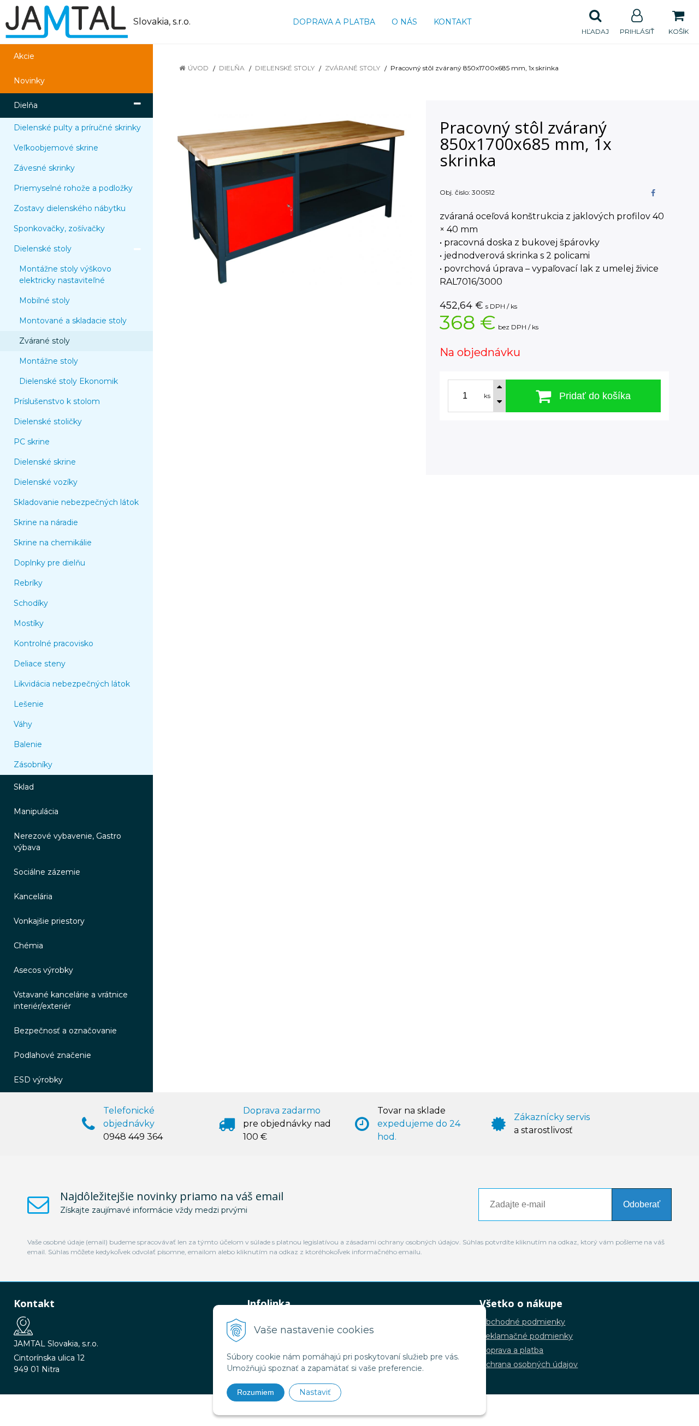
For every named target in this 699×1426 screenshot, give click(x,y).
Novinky (29, 81)
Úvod (198, 68)
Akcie (24, 56)
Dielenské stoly (285, 68)
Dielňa (232, 68)
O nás (404, 22)
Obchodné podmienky (522, 1322)
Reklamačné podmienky (526, 1336)
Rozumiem (255, 1392)
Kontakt (452, 22)
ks (487, 396)
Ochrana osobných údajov (528, 1364)
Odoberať (641, 1204)
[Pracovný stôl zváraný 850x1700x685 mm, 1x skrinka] (290, 202)
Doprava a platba (334, 22)
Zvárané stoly (352, 68)
